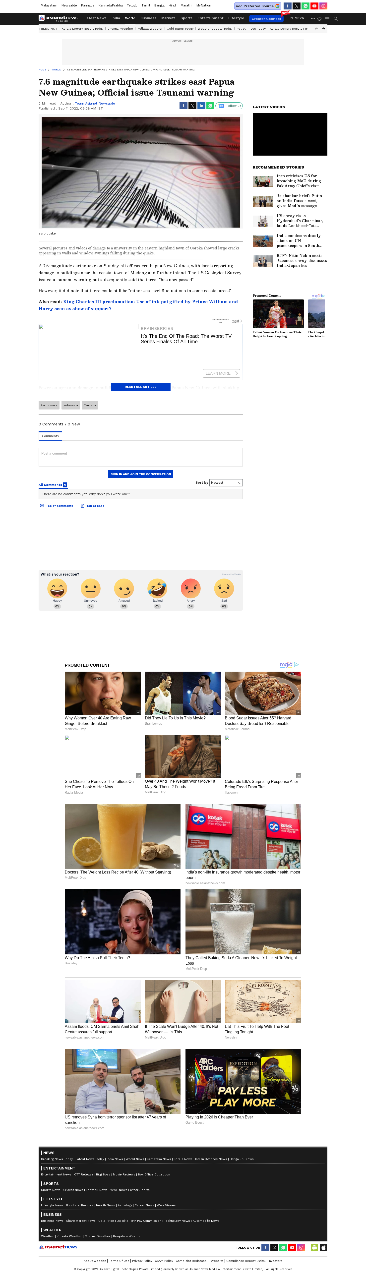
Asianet (58, 1247)
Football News (97, 1190)
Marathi (186, 5)
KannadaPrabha (110, 5)
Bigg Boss (103, 1174)
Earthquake (49, 405)
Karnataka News (159, 1159)
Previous (316, 28)
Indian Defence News (211, 1159)
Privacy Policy (142, 1261)
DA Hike (122, 1220)
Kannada (87, 5)
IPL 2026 (296, 18)
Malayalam (49, 5)
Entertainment (210, 18)
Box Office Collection (154, 1174)
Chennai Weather (120, 28)
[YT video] (314, 5)
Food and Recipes (79, 1205)
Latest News (95, 18)
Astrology (125, 1205)
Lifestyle (236, 18)
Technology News (177, 1220)
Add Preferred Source (255, 6)
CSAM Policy (164, 1261)
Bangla (159, 5)
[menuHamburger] (327, 19)
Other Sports (140, 1190)
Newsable (69, 5)
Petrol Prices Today (251, 28)
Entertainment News (56, 1174)
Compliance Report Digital (246, 1261)
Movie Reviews (124, 1174)
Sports (186, 18)
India (116, 18)
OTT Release (83, 1174)
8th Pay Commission (146, 1220)
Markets (168, 18)
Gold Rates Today (180, 28)
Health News (105, 1205)
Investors (275, 1261)
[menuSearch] (336, 19)
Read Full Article (141, 387)
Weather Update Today (215, 28)
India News (115, 1159)
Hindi (173, 5)
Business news (52, 1220)
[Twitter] (297, 5)
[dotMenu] (313, 18)
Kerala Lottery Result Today (82, 28)
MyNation (203, 5)
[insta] (323, 5)
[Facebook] (288, 5)
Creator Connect (266, 19)
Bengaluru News (242, 1159)
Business (148, 18)
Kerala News (183, 1159)
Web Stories (166, 1205)
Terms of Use (119, 1261)
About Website (95, 1261)
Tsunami (90, 405)
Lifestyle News (52, 1205)
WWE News (118, 1190)
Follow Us (234, 106)
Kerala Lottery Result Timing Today (296, 28)
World (130, 18)
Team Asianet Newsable (95, 103)
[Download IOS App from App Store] (323, 1247)
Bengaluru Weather (127, 1236)
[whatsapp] (305, 5)
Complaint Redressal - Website (200, 1261)
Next (323, 28)
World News (135, 1159)
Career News (144, 1205)
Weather (47, 1236)
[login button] (320, 18)
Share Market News (81, 1220)
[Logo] (60, 18)
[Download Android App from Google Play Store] (314, 1247)
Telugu (132, 5)
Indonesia (70, 405)
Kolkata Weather (150, 28)
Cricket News (73, 1190)
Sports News (51, 1190)
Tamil (145, 5)
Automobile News (206, 1220)
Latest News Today (89, 1159)
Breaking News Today (57, 1159)
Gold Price (106, 1220)
